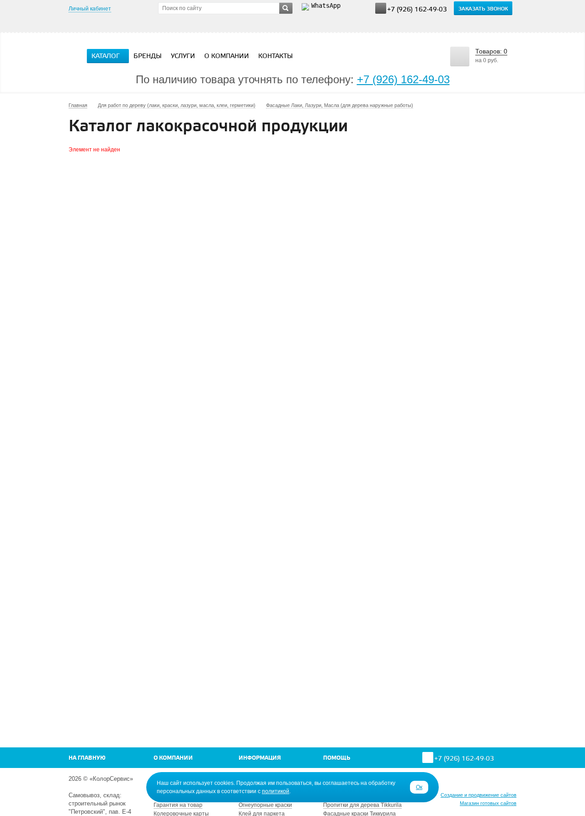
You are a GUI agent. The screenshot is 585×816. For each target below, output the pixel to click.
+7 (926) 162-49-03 (417, 10)
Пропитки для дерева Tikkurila (362, 805)
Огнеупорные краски (265, 805)
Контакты (275, 56)
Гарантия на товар (178, 805)
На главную (87, 758)
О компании (226, 56)
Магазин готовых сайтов (488, 803)
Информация (260, 758)
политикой (275, 791)
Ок (419, 787)
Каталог (105, 56)
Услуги (183, 56)
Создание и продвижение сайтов (478, 795)
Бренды (147, 56)
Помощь (336, 758)
